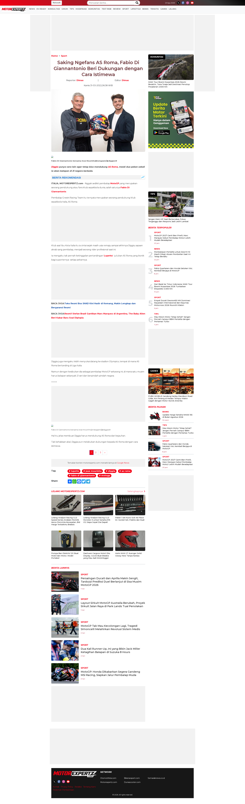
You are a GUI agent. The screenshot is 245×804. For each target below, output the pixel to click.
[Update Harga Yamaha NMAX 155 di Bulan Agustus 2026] (154, 416)
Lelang (172, 9)
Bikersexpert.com (132, 778)
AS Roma (113, 167)
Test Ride (106, 9)
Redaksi (78, 787)
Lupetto (108, 255)
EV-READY (41, 9)
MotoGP (114, 183)
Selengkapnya (135, 491)
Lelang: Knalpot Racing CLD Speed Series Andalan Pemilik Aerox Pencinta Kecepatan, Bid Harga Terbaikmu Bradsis (65, 521)
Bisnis (145, 9)
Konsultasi (54, 9)
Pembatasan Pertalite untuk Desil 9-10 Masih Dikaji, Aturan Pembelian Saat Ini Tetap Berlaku (172, 254)
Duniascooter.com (132, 782)
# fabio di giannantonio (82, 475)
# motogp (104, 475)
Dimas (80, 80)
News (32, 9)
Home (54, 56)
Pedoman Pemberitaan (63, 790)
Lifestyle (136, 9)
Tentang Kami (89, 787)
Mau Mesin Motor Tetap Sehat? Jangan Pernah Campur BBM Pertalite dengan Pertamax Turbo (172, 319)
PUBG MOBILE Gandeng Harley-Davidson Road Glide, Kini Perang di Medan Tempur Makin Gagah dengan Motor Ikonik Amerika (170, 398)
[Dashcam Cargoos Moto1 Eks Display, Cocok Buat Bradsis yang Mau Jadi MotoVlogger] (98, 539)
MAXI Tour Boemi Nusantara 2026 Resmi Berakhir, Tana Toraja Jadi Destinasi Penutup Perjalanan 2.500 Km (169, 84)
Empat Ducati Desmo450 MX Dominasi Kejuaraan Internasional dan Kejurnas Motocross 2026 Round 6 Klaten (172, 302)
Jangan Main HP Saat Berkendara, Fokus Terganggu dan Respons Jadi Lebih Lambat (168, 220)
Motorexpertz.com (108, 782)
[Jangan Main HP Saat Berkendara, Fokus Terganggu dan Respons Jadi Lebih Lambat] (171, 204)
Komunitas (94, 9)
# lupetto (74, 471)
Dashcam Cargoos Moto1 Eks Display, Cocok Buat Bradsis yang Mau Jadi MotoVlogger (96, 555)
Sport (125, 9)
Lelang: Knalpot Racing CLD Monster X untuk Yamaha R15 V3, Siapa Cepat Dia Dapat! (96, 520)
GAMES (163, 9)
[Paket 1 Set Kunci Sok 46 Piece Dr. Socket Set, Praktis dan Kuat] (130, 503)
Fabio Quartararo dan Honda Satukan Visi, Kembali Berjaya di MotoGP (173, 269)
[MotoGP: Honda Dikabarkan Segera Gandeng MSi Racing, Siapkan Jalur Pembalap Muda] (65, 673)
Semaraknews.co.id (156, 778)
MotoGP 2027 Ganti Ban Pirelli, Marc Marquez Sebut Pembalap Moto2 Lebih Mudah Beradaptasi (172, 237)
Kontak (56, 787)
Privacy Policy (67, 787)
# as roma (124, 471)
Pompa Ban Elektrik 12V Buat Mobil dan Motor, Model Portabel (64, 555)
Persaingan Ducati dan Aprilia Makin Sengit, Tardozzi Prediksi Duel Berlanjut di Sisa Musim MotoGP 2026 (111, 581)
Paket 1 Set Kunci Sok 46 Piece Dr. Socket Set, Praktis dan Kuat (129, 519)
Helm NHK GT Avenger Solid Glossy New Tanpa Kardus (128, 554)
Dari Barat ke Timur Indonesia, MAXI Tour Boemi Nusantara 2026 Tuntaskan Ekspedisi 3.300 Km (173, 286)
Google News (123, 463)
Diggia (54, 167)
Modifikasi (81, 9)
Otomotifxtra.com (108, 778)
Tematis (154, 9)
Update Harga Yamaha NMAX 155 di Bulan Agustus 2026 (177, 416)
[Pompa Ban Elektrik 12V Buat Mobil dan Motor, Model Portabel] (66, 539)
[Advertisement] (40, 53)
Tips (72, 9)
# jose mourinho (92, 471)
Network (56, 3)
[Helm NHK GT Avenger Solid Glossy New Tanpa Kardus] (130, 539)
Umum (65, 9)
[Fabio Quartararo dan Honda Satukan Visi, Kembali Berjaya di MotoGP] (154, 446)
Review (117, 9)
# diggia (110, 471)
